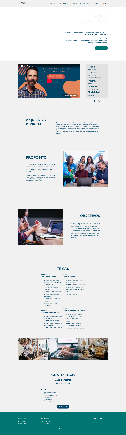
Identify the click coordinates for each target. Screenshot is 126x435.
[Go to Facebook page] (95, 101)
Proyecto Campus (84, 3)
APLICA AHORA (101, 48)
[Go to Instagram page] (99, 101)
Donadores (95, 3)
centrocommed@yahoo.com (95, 77)
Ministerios (74, 3)
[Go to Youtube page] (101, 418)
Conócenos (52, 3)
